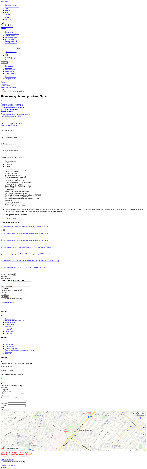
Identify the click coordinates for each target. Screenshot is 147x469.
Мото (6, 2)
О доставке (15, 125)
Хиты (7, 18)
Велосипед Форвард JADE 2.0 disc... (38, 233)
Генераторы (9, 331)
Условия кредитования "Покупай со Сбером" (16, 382)
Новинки (8, 16)
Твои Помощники (11, 43)
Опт (6, 9)
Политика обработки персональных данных (20, 350)
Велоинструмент (10, 73)
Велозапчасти (9, 71)
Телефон (4, 294)
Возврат (7, 10)
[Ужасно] (23, 280)
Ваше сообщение (6, 286)
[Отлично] (4, 280)
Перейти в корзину (7, 302)
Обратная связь (10, 346)
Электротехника (10, 77)
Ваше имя (4, 276)
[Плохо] (18, 280)
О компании (9, 344)
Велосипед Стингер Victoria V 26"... (38, 247)
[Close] (14, 274)
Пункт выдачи (6, 125)
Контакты (8, 19)
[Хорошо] (9, 280)
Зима (6, 75)
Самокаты (8, 68)
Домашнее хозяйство (12, 34)
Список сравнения (7, 460)
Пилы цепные (9, 324)
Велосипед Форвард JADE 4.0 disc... (38, 240)
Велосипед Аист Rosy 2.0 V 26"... (35, 267)
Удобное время (6, 392)
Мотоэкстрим (9, 39)
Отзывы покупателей (12, 348)
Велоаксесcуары (10, 69)
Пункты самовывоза (12, 7)
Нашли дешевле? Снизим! (14, 116)
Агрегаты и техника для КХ (14, 321)
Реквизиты (8, 354)
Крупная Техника (11, 37)
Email (2, 407)
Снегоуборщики (10, 328)
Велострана (9, 32)
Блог (6, 12)
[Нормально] (14, 280)
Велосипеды (9, 66)
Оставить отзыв (10, 218)
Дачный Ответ (10, 35)
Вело (2, 2)
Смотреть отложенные (8, 465)
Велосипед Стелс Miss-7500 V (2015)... (41, 226)
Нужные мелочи (10, 322)
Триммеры (8, 330)
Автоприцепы (9, 319)
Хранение (8, 352)
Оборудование (10, 79)
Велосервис (9, 333)
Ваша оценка (5, 278)
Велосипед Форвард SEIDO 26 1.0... (38, 254)
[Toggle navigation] (2, 23)
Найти (18, 48)
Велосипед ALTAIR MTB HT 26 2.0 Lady (45, 261)
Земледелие (9, 326)
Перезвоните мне (7, 27)
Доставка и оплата (11, 5)
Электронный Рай (11, 41)
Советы (7, 14)
